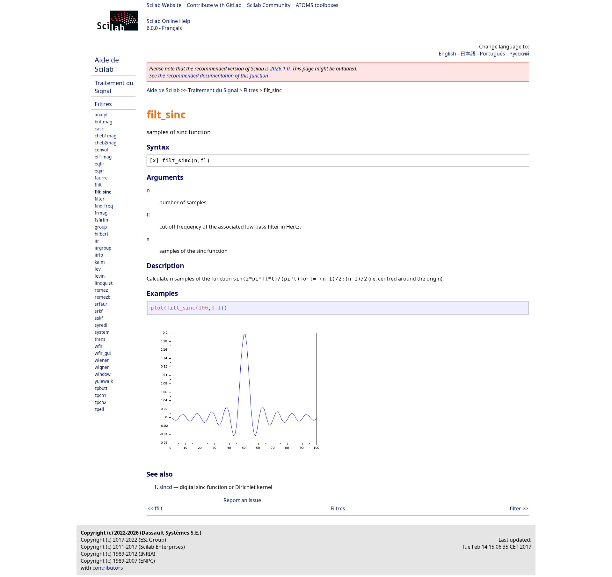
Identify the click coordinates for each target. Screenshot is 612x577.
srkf (99, 311)
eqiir (99, 171)
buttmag (103, 122)
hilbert (101, 234)
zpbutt (101, 388)
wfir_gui (103, 353)
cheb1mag (105, 136)
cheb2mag (105, 143)
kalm (100, 262)
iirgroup (103, 248)
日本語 (468, 53)
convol (101, 150)
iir (97, 241)
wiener (102, 360)
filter (100, 199)
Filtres (103, 104)
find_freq (104, 206)
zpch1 (100, 395)
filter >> (519, 508)
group (101, 227)
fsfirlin (101, 220)
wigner (102, 367)
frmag (101, 213)
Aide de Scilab (107, 64)
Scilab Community (268, 5)
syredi (101, 325)
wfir (99, 346)
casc (99, 129)
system (102, 332)
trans (100, 339)
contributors (107, 567)
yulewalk (104, 381)
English (447, 53)
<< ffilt (155, 508)
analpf (101, 115)
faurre (101, 178)
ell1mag (103, 157)
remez (101, 290)
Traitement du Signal (213, 90)
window (103, 374)
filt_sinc (103, 192)
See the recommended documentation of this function (208, 75)
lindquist (104, 283)
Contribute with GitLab (214, 5)
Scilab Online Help (168, 21)
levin (100, 276)
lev (98, 269)
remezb (102, 297)
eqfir (99, 164)
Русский (519, 53)
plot (157, 308)
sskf (99, 318)
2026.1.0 (280, 68)
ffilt (98, 185)
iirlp (99, 255)
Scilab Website (164, 5)
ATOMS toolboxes (317, 5)
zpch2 (100, 402)
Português (492, 53)
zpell (99, 409)
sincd (165, 487)
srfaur (101, 304)
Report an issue (242, 500)
